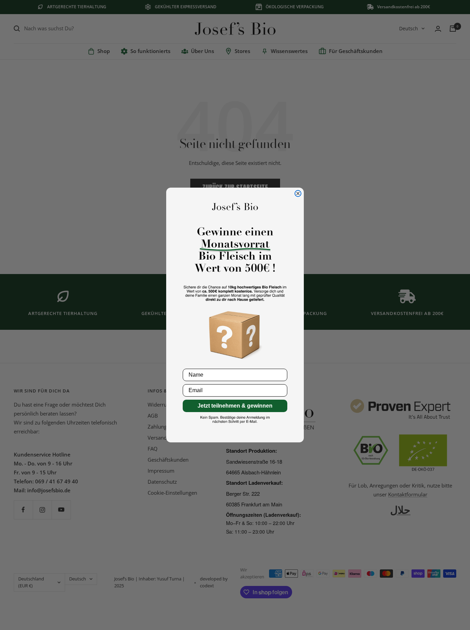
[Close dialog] (298, 193)
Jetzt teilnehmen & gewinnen (235, 406)
